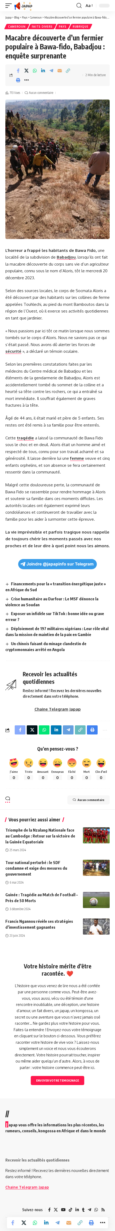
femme (77, 458)
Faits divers (42, 26)
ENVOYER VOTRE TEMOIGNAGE (57, 1080)
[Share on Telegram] (51, 70)
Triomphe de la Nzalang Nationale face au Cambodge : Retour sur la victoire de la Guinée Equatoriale (40, 836)
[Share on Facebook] (18, 70)
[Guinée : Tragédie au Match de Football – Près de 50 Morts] (96, 900)
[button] (9, 5)
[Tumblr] (83, 1209)
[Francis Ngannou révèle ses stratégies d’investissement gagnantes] (96, 926)
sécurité (13, 351)
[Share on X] (26, 70)
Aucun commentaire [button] (91, 800)
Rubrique (81, 26)
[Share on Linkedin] (43, 70)
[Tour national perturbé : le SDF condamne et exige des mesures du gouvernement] (96, 868)
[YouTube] (63, 1209)
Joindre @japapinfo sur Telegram (60, 564)
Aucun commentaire (41, 93)
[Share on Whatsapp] (35, 70)
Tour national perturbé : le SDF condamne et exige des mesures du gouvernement (36, 868)
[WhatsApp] (96, 1209)
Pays (63, 26)
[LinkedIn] (77, 1209)
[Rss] (103, 1209)
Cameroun (17, 26)
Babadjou (66, 257)
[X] (55, 1209)
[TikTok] (70, 1209)
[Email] (59, 70)
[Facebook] (49, 1209)
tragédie (25, 437)
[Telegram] (89, 1209)
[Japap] (23, 5)
